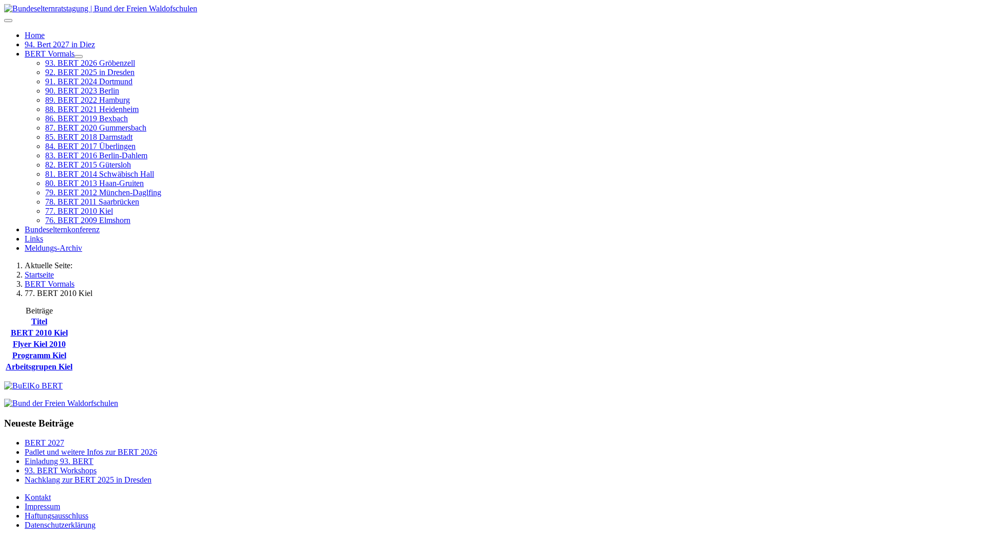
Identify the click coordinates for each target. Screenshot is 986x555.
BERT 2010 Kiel (39, 332)
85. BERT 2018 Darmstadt (88, 137)
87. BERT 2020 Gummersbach (95, 127)
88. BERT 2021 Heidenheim (92, 109)
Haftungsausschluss (56, 515)
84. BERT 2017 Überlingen (90, 146)
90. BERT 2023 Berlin (82, 90)
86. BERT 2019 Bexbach (86, 118)
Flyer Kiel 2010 (39, 344)
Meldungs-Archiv (53, 248)
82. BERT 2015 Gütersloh (88, 164)
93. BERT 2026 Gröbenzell (90, 63)
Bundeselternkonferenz (62, 229)
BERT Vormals (49, 53)
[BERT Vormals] (78, 56)
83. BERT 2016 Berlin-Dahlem (96, 155)
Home (35, 35)
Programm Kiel (39, 355)
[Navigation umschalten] (8, 20)
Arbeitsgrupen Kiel (39, 366)
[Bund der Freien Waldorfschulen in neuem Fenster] (61, 403)
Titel (39, 321)
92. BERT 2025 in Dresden (90, 72)
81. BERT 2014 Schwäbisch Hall (99, 174)
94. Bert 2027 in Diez (60, 44)
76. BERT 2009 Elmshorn (87, 220)
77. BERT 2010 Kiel (79, 211)
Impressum (42, 506)
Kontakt (38, 497)
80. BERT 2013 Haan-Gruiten (94, 183)
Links (34, 238)
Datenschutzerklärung (60, 525)
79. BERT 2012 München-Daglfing (103, 192)
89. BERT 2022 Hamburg (87, 100)
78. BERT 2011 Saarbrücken (92, 201)
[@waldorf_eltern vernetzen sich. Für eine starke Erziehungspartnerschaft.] (33, 385)
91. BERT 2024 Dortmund (88, 81)
